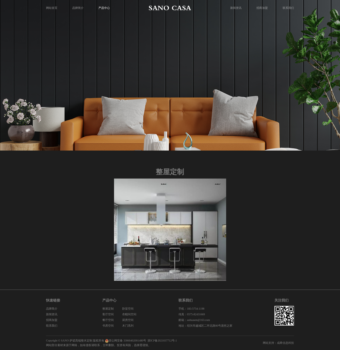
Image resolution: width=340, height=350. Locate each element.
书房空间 (108, 325)
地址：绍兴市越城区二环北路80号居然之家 (205, 325)
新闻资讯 (236, 7)
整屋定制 (108, 308)
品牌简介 (78, 7)
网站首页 (51, 7)
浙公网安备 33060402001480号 (127, 340)
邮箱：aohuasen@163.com (194, 319)
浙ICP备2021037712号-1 (162, 340)
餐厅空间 (108, 319)
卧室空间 (128, 308)
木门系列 (128, 325)
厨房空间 (128, 319)
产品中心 (104, 7)
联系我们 (288, 7)
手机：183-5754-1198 (191, 308)
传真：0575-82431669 (191, 314)
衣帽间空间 (129, 314)
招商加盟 (262, 7)
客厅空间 (108, 314)
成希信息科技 (285, 342)
